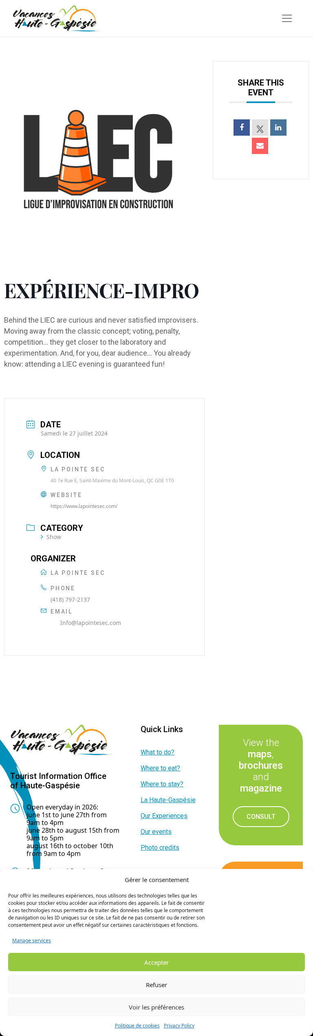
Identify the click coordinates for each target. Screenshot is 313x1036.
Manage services (31, 940)
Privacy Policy (179, 1025)
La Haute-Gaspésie (168, 800)
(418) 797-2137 (70, 599)
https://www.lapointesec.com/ (84, 506)
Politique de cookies (137, 1025)
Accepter (156, 962)
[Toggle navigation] (287, 18)
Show (53, 537)
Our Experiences (164, 816)
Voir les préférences (156, 1007)
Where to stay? (162, 784)
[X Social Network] (260, 127)
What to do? (157, 752)
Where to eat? (160, 768)
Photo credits (160, 847)
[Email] (260, 146)
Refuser (156, 985)
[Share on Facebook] (242, 127)
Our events (156, 832)
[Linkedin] (278, 127)
